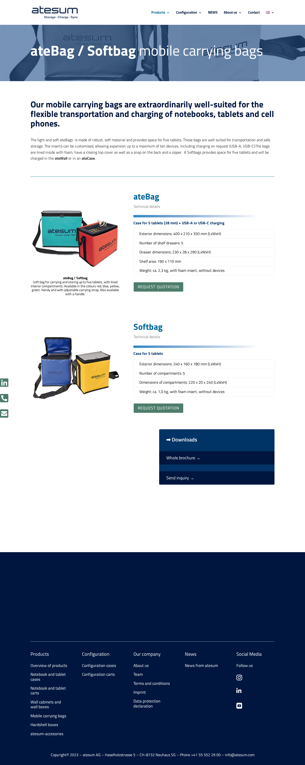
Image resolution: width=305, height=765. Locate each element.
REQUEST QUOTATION (158, 287)
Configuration (186, 13)
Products (158, 13)
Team (138, 674)
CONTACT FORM (50, 617)
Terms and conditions (151, 683)
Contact (254, 13)
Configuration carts (98, 674)
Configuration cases (99, 665)
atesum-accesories (46, 734)
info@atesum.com (224, 596)
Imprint (139, 692)
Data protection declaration (146, 703)
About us (230, 13)
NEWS (213, 13)
